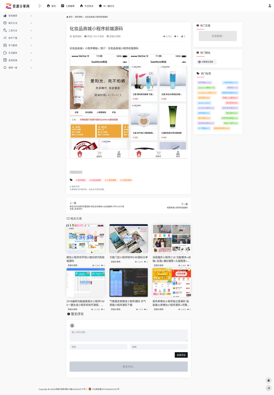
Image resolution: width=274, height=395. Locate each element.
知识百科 (231, 103)
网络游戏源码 (229, 93)
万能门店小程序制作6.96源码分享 (129, 257)
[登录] (269, 6)
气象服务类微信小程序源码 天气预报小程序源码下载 (128, 303)
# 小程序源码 (126, 180)
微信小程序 (230, 123)
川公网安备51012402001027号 (105, 389)
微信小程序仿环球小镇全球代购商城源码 (85, 259)
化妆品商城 (76, 48)
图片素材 (204, 118)
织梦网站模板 (229, 118)
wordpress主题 (207, 93)
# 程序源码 (80, 180)
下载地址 (75, 172)
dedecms (204, 103)
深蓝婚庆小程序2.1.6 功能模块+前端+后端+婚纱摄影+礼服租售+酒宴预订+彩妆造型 (172, 259)
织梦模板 (204, 82)
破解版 (232, 87)
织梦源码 (203, 113)
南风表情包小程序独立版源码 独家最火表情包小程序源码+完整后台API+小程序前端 (171, 303)
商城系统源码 (221, 128)
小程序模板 (91, 48)
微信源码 (231, 113)
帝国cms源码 (230, 98)
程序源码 (79, 17)
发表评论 (181, 355)
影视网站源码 (205, 123)
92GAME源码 (206, 108)
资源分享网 (115, 36)
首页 (71, 17)
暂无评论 (77, 314)
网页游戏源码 (230, 108)
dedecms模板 (206, 87)
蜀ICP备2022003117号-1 (76, 389)
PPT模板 (203, 128)
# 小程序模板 (110, 180)
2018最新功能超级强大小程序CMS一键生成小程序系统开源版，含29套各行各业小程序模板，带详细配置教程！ (85, 303)
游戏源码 (203, 98)
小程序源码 (230, 82)
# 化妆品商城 (95, 180)
